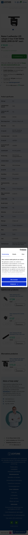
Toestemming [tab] (5, 254)
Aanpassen (13, 284)
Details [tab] (14, 254)
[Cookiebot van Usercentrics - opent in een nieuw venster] (20, 250)
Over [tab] (23, 254)
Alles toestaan (14, 279)
